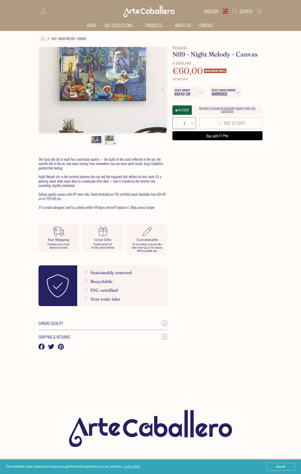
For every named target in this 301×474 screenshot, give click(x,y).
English (211, 11)
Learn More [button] (132, 466)
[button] (243, 11)
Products (154, 25)
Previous (43, 90)
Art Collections (119, 25)
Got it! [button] (280, 466)
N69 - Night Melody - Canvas (69, 39)
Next (162, 90)
